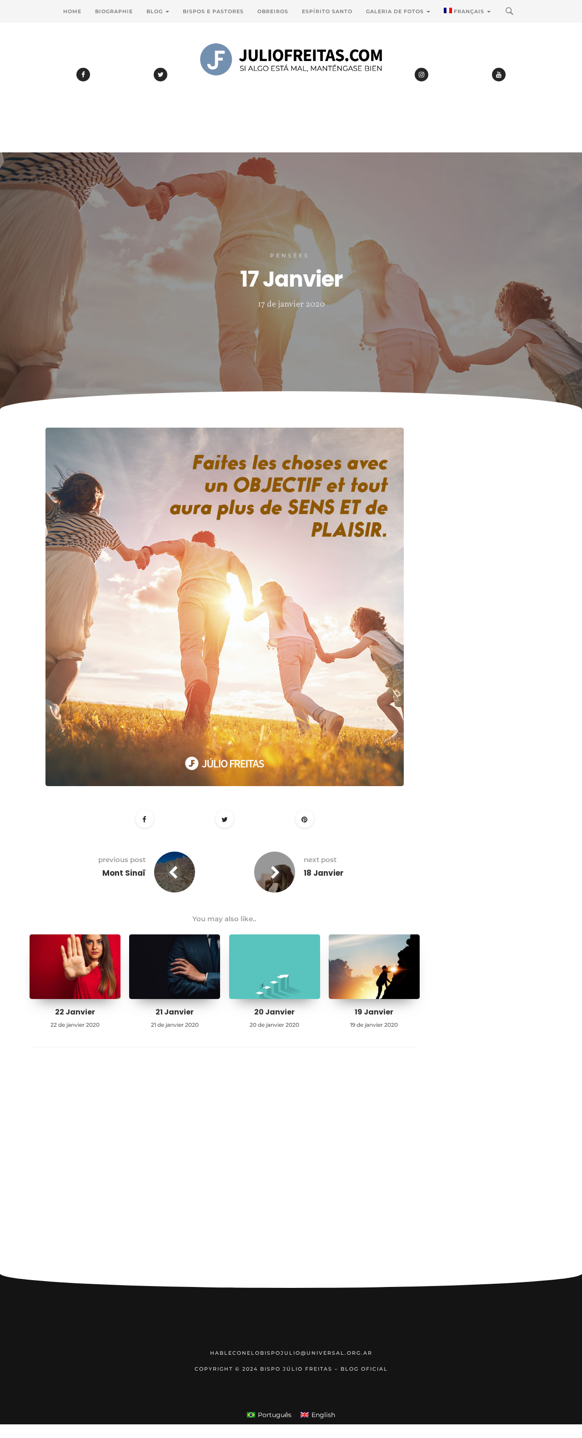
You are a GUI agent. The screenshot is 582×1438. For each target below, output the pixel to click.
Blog (155, 11)
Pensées (290, 255)
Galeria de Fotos (396, 11)
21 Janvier (175, 1012)
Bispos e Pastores (213, 11)
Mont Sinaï (124, 873)
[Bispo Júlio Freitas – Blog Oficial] (291, 84)
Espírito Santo (327, 11)
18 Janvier (324, 873)
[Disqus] (224, 1174)
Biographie (114, 11)
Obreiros (272, 11)
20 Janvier (274, 1012)
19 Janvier (374, 1012)
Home (72, 11)
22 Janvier (75, 1012)
